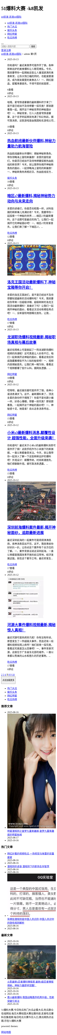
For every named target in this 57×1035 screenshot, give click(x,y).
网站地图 (6, 1032)
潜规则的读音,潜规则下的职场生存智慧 (28, 866)
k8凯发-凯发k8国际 (11, 17)
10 (13, 674)
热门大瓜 (12, 26)
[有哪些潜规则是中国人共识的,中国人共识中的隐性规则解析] (31, 895)
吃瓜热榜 (12, 37)
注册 (8, 50)
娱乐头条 (12, 30)
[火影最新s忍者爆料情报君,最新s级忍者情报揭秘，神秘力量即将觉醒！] (31, 962)
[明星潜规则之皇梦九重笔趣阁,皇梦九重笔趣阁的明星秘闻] (31, 771)
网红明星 (12, 34)
